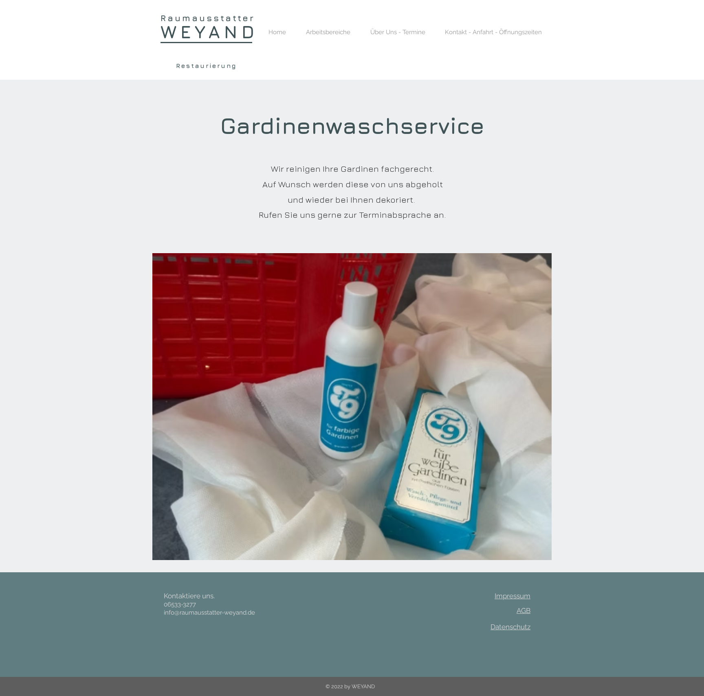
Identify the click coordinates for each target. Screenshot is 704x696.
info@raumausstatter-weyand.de (209, 612)
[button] (328, 32)
